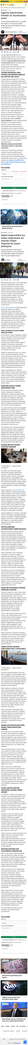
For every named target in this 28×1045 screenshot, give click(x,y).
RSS (5, 1039)
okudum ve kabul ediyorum (14, 190)
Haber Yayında (5, 307)
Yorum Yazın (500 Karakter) (7, 176)
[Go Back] (25, 1042)
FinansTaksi (4, 10)
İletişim (21, 1)
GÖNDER (14, 187)
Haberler (7, 1026)
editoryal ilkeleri (17, 490)
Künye (17, 1)
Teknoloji (13, 1026)
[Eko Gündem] (14, 966)
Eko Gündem (10, 232)
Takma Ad (3, 169)
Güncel (9, 10)
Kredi (17, 1026)
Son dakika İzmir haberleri (8, 1031)
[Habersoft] (17, 1043)
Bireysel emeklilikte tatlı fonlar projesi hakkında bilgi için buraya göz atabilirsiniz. (13, 162)
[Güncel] (14, 217)
